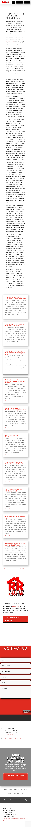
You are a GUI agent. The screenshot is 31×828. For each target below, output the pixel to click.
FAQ (23, 793)
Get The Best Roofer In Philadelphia (12, 436)
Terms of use (14, 800)
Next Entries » (24, 569)
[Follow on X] (18, 717)
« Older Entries (7, 569)
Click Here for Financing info (15, 776)
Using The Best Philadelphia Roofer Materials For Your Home (15, 463)
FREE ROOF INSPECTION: (15, 738)
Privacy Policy (23, 800)
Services (16, 789)
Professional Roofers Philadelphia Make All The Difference (15, 544)
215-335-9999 (27, 2)
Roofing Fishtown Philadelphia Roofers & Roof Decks (14, 325)
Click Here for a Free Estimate (12, 619)
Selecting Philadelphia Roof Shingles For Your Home (13, 490)
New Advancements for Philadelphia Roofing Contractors (15, 409)
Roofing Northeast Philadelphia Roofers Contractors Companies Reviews (15, 381)
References (24, 789)
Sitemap (6, 800)
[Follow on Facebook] (13, 717)
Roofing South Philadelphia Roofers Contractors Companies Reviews (15, 352)
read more (7, 316)
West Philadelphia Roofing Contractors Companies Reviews (15, 298)
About (10, 789)
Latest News (16, 793)
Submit (26, 712)
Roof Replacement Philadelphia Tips (15, 517)
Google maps (9, 734)
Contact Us (19, 2)
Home (5, 789)
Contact (9, 793)
